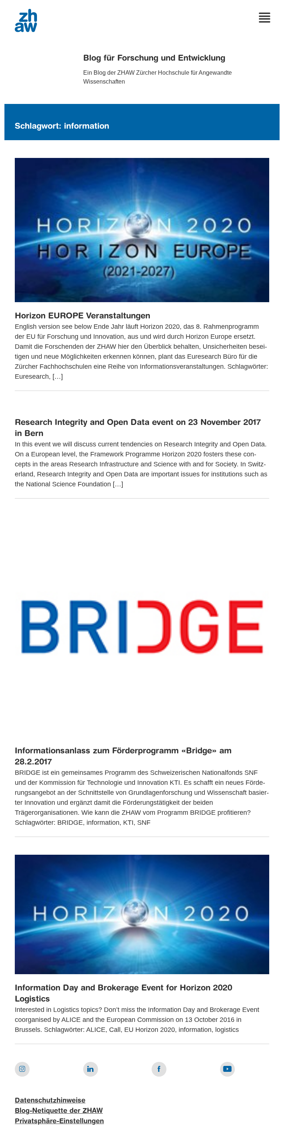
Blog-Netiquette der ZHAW (59, 1111)
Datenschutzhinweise (50, 1100)
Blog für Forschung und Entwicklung (154, 58)
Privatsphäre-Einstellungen (59, 1121)
